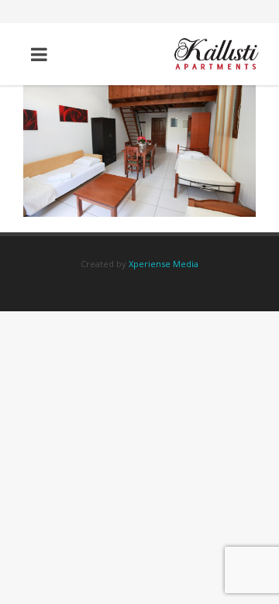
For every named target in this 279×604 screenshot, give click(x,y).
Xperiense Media (163, 263)
